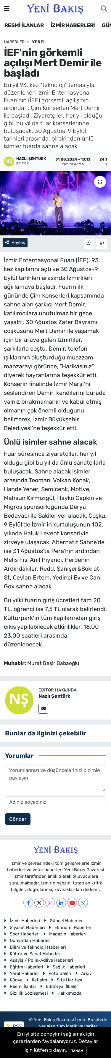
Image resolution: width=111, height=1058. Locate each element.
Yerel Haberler (24, 973)
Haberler (14, 41)
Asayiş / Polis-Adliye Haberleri (41, 960)
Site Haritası (69, 980)
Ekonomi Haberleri (73, 927)
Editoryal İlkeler (62, 986)
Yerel (39, 41)
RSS (16, 1026)
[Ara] (104, 9)
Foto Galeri (60, 973)
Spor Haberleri (25, 934)
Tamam (77, 1051)
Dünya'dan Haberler (30, 940)
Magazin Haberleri (67, 934)
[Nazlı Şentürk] (19, 700)
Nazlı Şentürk (54, 696)
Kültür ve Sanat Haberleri (36, 953)
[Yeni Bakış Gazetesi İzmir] (55, 8)
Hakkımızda (69, 993)
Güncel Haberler (66, 920)
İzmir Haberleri (25, 920)
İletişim (39, 980)
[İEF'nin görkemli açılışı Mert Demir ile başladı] (55, 203)
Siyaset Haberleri (27, 927)
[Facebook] (28, 902)
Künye (16, 980)
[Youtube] (72, 902)
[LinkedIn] (61, 902)
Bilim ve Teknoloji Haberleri (38, 947)
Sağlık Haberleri (69, 967)
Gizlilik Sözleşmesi (29, 993)
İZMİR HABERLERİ (73, 25)
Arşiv (86, 973)
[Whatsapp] (83, 902)
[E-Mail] (43, 709)
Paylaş (18, 242)
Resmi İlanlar (23, 986)
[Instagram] (50, 902)
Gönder (17, 819)
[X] (39, 902)
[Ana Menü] (6, 8)
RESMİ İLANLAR (24, 25)
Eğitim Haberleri (26, 967)
